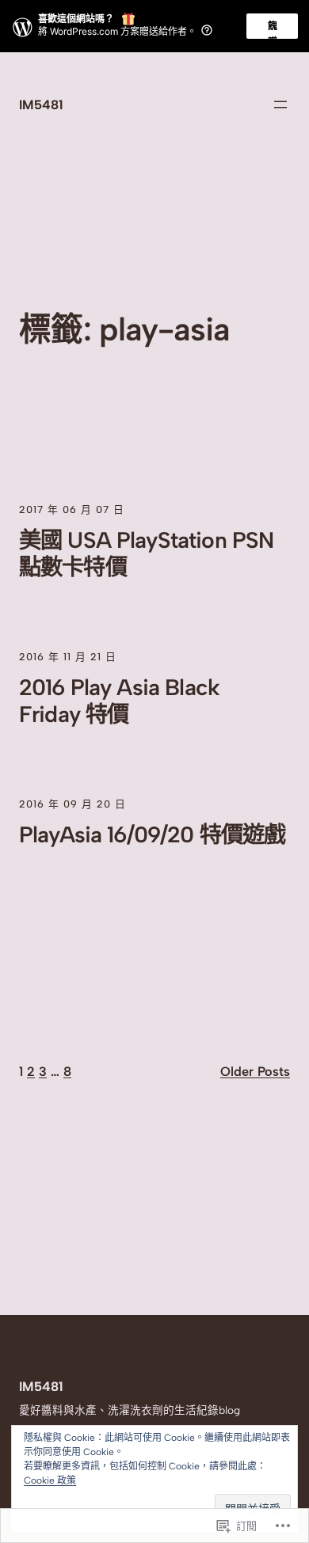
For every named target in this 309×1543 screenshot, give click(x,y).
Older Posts (255, 1071)
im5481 (41, 104)
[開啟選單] (280, 104)
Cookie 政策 (50, 1480)
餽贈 (272, 30)
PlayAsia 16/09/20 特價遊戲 (152, 834)
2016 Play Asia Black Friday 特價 (119, 701)
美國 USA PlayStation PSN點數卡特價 (146, 553)
